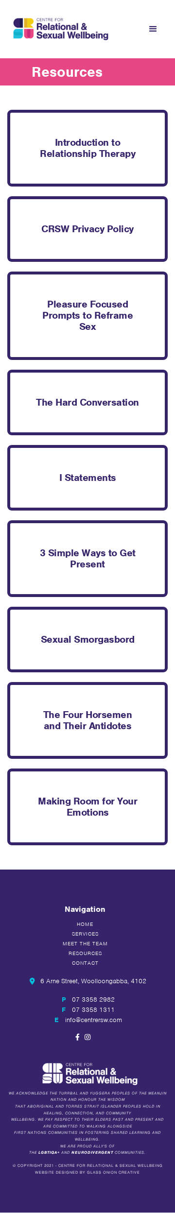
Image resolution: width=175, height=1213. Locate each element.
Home (85, 924)
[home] (58, 29)
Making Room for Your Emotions (87, 807)
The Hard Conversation (87, 402)
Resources (85, 953)
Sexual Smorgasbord (88, 639)
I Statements (87, 477)
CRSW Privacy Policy (87, 228)
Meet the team (85, 943)
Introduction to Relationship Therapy (87, 148)
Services (85, 933)
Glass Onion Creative (113, 1172)
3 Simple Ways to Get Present (88, 558)
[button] (153, 29)
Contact (85, 962)
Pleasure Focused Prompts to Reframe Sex (87, 315)
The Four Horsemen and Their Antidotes (87, 720)
